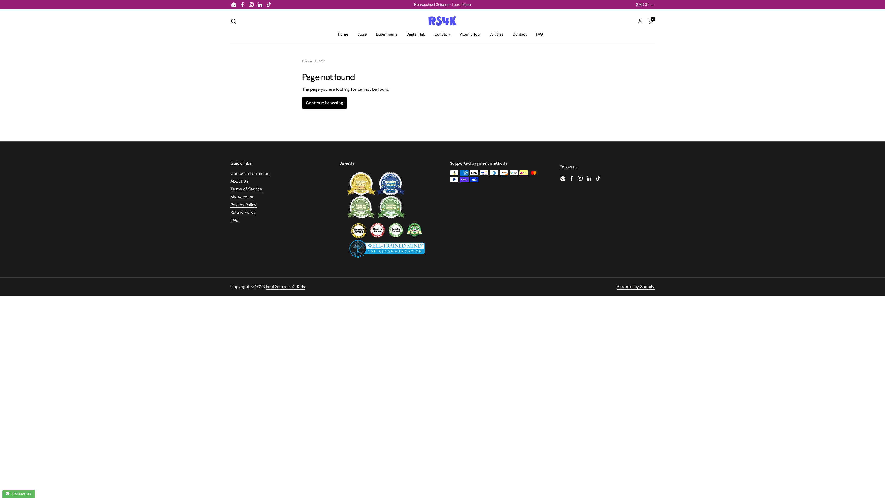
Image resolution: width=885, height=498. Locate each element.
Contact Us (20, 494)
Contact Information (249, 173)
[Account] (640, 21)
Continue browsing (324, 103)
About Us (239, 181)
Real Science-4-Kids (285, 286)
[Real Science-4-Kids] (442, 21)
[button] (233, 21)
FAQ (234, 220)
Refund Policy (243, 212)
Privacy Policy (243, 205)
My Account (242, 197)
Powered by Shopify (636, 286)
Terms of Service (246, 189)
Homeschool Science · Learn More (442, 4)
